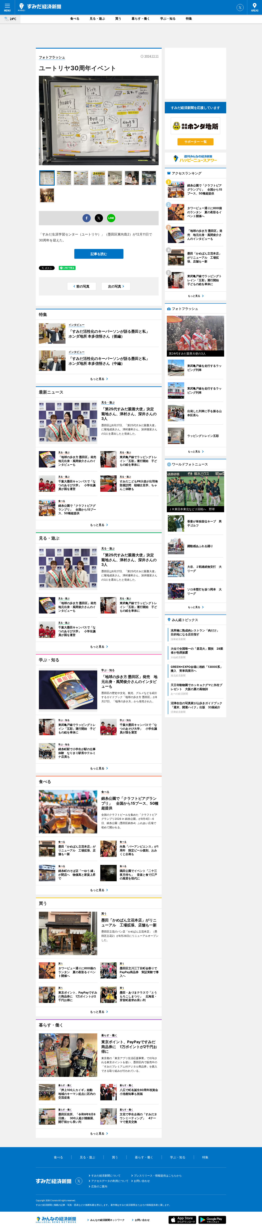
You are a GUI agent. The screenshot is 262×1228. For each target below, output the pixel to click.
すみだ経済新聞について (106, 1175)
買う (118, 18)
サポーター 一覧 (195, 141)
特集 (189, 18)
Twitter (240, 7)
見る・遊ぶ (97, 18)
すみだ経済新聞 (39, 7)
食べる (74, 18)
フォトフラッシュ (52, 57)
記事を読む (99, 254)
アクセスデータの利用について (110, 1180)
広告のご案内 (99, 1186)
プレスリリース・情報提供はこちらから (158, 1175)
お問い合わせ (142, 1180)
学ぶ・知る (168, 18)
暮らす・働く (141, 18)
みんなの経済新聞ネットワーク (56, 1220)
